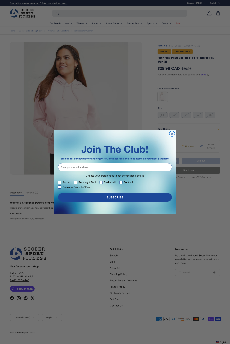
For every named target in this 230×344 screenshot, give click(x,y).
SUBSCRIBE (115, 197)
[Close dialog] (172, 133)
